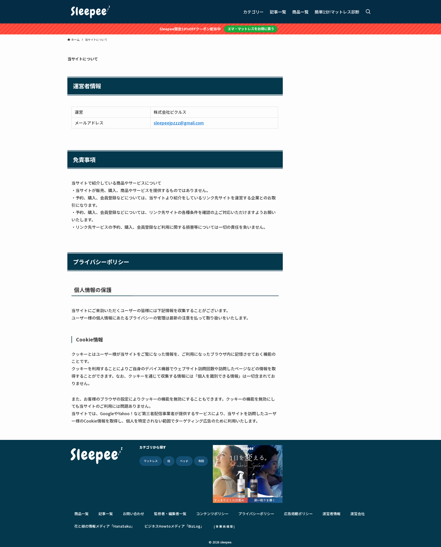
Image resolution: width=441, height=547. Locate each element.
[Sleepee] (90, 11)
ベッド (184, 461)
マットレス (151, 461)
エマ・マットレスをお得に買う (251, 28)
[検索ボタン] (368, 11)
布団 (201, 461)
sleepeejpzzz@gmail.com (179, 123)
